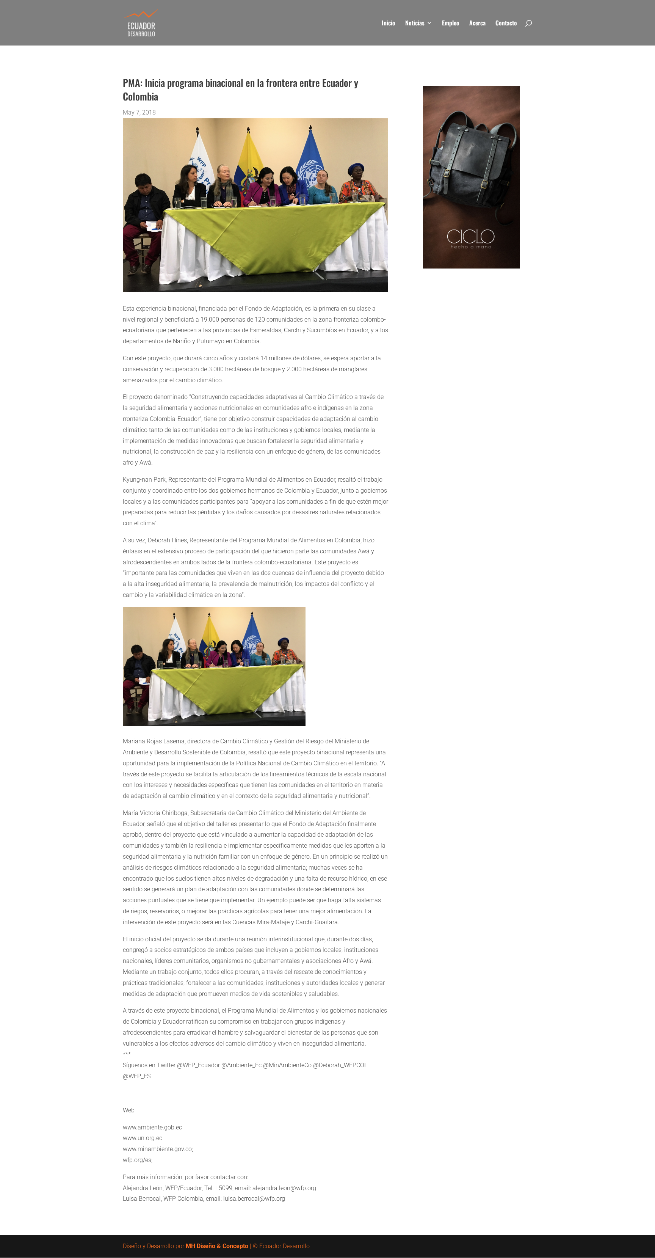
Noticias (415, 23)
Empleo (450, 23)
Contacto (506, 23)
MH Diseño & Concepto (217, 1246)
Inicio (388, 23)
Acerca (477, 23)
